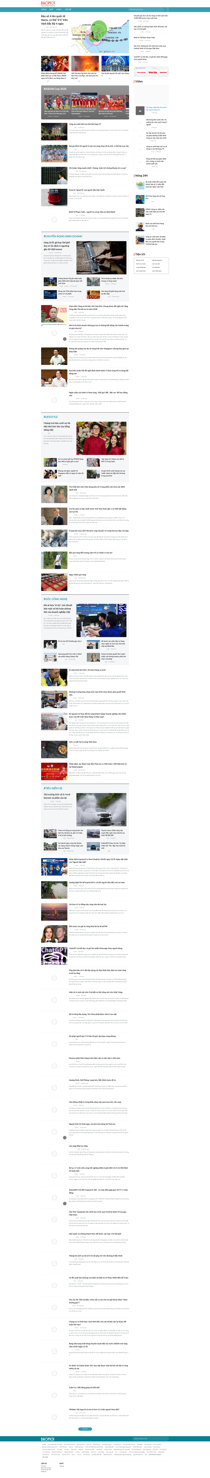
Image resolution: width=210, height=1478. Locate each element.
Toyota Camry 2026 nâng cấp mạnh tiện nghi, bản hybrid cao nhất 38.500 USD (113, 833)
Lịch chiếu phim (156, 271)
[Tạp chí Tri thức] (70, 193)
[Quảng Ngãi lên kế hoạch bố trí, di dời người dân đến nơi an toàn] (54, 890)
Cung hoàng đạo (141, 267)
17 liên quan (81, 673)
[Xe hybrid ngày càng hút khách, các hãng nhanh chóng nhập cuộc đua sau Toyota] (50, 846)
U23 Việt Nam (117, 1444)
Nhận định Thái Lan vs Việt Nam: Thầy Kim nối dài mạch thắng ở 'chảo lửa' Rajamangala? (84, 111)
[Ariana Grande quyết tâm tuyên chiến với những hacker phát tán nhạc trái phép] (93, 657)
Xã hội (44, 1444)
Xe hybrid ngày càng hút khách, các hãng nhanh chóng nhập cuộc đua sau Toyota (70, 845)
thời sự (71, 1447)
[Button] (167, 9)
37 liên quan (111, 661)
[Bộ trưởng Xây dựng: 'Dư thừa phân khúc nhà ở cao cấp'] (54, 1021)
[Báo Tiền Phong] (43, 81)
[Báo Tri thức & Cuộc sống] (60, 659)
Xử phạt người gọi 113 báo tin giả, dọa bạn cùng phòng (92, 1036)
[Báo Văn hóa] (71, 127)
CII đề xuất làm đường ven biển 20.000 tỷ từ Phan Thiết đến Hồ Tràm (98, 1278)
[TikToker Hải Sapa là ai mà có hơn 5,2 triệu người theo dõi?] (54, 1417)
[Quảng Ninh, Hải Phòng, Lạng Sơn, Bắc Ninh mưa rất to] (54, 1087)
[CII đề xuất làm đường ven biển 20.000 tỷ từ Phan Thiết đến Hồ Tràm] (54, 1285)
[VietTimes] (60, 838)
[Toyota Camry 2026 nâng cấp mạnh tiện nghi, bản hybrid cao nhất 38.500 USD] (93, 833)
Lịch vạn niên (156, 264)
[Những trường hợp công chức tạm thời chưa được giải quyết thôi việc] (54, 699)
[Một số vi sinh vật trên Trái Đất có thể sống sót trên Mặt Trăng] (54, 1000)
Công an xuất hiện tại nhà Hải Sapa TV (85, 124)
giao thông (101, 1452)
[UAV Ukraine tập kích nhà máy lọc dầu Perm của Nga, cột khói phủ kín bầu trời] (85, 63)
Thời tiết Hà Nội (55, 1454)
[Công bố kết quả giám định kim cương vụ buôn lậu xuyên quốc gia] (140, 162)
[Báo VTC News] (73, 81)
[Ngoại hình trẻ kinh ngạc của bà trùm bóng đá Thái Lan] (54, 1131)
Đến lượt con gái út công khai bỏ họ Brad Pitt (88, 926)
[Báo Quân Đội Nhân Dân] (71, 1349)
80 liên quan (83, 929)
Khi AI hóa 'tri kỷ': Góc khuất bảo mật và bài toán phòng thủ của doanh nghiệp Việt (58, 608)
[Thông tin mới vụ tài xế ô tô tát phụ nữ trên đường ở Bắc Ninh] (54, 1263)
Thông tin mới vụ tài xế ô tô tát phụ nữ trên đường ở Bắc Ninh (95, 1256)
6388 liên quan (84, 1083)
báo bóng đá (147, 1444)
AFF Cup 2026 (157, 1444)
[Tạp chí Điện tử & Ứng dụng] (103, 649)
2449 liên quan (82, 578)
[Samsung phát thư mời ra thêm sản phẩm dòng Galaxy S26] (50, 657)
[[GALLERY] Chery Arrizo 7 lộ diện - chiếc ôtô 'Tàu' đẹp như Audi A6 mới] (93, 846)
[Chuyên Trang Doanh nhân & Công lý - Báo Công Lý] (103, 838)
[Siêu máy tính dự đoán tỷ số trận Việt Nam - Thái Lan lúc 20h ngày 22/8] (57, 102)
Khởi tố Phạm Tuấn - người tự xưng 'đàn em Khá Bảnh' (92, 212)
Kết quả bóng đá (157, 260)
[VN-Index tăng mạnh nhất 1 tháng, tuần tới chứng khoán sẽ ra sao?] (54, 175)
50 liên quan (146, 21)
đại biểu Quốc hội (97, 1454)
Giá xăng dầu (156, 267)
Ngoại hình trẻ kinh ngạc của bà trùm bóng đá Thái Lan (92, 1124)
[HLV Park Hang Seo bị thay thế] (140, 199)
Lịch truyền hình (141, 271)
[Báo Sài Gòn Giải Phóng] (148, 113)
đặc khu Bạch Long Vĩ (129, 1444)
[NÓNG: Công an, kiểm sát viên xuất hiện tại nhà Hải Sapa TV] (140, 212)
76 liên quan (83, 493)
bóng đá (81, 1449)
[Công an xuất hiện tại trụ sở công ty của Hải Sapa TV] (140, 149)
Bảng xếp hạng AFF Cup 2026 (122, 1449)
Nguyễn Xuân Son (138, 1454)
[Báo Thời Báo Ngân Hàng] (104, 78)
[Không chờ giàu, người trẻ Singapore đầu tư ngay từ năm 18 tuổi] (50, 474)
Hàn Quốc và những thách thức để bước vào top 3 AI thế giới (95, 1234)
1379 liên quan (58, 252)
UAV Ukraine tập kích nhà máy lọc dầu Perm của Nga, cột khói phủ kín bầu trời (84, 76)
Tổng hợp (62, 1466)
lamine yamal (108, 1449)
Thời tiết (155, 1449)
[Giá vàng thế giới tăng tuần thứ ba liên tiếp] (93, 294)
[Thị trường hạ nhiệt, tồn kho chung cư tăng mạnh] (93, 281)
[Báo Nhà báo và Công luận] (46, 801)
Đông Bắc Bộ (96, 1444)
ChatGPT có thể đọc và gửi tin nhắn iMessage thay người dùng (95, 948)
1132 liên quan (53, 27)
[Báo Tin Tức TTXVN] (59, 296)
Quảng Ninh (161, 1452)
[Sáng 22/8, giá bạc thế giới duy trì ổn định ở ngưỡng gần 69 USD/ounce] (101, 257)
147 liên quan (83, 1327)
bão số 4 (93, 1452)
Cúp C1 (73, 1454)
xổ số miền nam (137, 1447)
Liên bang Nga (147, 1449)
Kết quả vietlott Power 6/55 (50, 1447)
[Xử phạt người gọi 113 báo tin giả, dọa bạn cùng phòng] (54, 1043)
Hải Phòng (139, 1444)
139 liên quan (81, 1017)
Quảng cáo (43, 1471)
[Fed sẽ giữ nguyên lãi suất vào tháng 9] (115, 63)
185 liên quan (112, 116)
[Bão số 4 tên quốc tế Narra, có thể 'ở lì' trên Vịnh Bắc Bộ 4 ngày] (100, 34)
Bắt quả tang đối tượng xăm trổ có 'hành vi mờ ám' (91, 553)
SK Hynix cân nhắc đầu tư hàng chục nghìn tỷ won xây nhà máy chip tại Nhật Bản (113, 643)
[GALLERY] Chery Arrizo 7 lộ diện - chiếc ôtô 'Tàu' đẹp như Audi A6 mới (113, 845)
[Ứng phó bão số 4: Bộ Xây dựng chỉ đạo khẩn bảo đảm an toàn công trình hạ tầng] (54, 978)
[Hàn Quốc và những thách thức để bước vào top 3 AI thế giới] (54, 1241)
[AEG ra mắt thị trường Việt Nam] (54, 749)
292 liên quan (70, 851)
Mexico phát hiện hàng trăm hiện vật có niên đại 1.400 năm (94, 1058)
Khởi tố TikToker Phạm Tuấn (144, 38)
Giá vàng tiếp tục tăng (78, 1146)
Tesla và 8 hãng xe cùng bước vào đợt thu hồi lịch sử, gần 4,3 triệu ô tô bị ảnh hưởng (70, 833)
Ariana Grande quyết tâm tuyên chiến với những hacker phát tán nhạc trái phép (113, 656)
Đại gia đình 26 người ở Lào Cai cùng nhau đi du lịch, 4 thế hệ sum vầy (99, 146)
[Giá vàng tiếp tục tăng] (54, 1153)
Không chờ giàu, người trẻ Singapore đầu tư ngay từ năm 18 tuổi (70, 473)
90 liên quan (155, 166)
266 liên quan (81, 770)
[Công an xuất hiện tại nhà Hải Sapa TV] (54, 131)
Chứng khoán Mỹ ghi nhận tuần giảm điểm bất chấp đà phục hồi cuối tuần (70, 281)
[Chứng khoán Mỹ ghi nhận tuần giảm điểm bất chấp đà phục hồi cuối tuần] (50, 281)
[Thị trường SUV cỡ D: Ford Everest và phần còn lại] (101, 809)
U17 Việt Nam (46, 1452)
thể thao (66, 1449)
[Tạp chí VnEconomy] (45, 615)
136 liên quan (83, 1127)
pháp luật (73, 1449)
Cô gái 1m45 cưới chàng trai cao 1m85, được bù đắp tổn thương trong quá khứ (113, 473)
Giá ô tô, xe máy (140, 264)
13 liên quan (71, 296)
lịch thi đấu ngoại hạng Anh (123, 1447)
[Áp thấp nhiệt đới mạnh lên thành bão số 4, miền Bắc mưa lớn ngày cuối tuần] (140, 185)
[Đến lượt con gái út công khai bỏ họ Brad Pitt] (54, 934)
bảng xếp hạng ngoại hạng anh (122, 1454)
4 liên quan (81, 1105)
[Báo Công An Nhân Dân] (72, 1149)
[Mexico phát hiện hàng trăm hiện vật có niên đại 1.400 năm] (54, 1065)
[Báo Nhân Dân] (46, 253)
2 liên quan (56, 116)
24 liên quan (81, 698)
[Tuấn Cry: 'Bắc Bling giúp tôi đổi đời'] (54, 1395)
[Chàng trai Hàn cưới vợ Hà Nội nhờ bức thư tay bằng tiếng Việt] (101, 438)
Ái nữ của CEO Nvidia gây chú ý (69, 641)
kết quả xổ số (80, 1444)
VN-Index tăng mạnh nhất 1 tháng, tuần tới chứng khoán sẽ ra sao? (97, 168)
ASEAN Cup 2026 (89, 1449)
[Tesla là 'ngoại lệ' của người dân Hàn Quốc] (54, 197)
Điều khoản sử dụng (46, 1468)
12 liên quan (86, 116)
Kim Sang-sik (109, 1452)
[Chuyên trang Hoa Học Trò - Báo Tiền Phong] (102, 662)
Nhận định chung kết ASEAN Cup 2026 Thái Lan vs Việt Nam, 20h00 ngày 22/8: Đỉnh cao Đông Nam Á (53, 76)
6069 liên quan (85, 1149)
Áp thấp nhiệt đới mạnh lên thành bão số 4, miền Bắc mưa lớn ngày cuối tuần (156, 184)
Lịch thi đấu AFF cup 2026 (55, 1444)
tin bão (77, 1452)
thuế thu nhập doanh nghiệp (137, 1452)
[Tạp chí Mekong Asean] (70, 1017)
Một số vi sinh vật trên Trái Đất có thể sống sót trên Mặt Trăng (95, 992)
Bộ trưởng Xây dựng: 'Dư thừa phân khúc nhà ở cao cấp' (93, 1014)
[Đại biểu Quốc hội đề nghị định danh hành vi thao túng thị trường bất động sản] (54, 378)
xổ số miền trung (151, 1452)
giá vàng (59, 1449)
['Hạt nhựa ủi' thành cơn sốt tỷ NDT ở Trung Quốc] (93, 462)
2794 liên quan (73, 286)
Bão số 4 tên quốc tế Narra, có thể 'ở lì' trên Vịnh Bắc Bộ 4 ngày (54, 20)
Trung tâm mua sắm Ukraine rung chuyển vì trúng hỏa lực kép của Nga (99, 531)
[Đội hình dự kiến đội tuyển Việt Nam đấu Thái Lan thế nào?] (111, 102)
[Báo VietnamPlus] (74, 116)
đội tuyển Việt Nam (69, 1444)
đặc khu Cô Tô (66, 1454)
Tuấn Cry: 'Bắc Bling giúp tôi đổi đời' (84, 1388)
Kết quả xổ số (140, 260)
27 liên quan (82, 215)
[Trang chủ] (48, 4)
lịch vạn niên (147, 1447)
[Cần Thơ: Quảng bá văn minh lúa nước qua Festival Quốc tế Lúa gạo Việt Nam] (54, 1219)
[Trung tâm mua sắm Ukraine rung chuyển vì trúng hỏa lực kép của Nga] (54, 538)
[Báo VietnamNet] (43, 27)
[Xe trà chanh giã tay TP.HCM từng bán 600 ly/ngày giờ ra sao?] (50, 462)
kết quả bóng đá (136, 1449)
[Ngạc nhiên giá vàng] (54, 582)
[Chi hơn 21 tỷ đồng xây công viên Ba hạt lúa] (54, 912)
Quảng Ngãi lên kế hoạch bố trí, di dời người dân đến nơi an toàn (97, 883)
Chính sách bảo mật (46, 1469)
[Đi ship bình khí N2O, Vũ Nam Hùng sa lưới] (54, 677)
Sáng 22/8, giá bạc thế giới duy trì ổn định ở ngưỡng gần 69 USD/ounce (57, 246)
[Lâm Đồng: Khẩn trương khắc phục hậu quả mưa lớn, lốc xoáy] (54, 1109)
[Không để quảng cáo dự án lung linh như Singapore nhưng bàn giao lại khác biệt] (54, 356)
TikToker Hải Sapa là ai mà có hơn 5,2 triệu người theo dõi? (94, 1410)
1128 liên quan (115, 296)
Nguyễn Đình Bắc (68, 1452)
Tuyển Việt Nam (79, 1447)
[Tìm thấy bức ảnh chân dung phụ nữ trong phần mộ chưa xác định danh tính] (54, 494)
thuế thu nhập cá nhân (48, 1449)
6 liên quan (81, 331)
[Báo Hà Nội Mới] (136, 40)
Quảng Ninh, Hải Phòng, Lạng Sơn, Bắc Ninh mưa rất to (92, 1080)
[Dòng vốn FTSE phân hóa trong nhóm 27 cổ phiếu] (50, 294)
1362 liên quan (83, 534)
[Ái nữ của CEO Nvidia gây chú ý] (50, 644)
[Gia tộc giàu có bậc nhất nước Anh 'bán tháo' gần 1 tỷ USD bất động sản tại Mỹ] (54, 516)
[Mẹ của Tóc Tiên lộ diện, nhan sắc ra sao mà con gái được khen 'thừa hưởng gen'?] (54, 1307)
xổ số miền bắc (109, 1447)
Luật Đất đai (45, 1454)
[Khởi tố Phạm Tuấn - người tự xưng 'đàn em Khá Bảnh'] (54, 219)
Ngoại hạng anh (108, 1454)
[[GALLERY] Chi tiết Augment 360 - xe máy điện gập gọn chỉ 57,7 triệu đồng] (54, 1197)
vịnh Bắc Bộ (86, 1454)
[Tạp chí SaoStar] (148, 201)
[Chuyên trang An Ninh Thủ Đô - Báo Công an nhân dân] (70, 698)
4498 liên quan (83, 171)
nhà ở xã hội (63, 1447)
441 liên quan (71, 659)
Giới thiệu (43, 1466)
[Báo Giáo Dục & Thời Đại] (45, 116)
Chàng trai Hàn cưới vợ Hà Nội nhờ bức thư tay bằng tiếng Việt (57, 426)
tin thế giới (163, 1449)
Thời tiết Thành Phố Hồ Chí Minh (94, 1447)
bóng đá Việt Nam (57, 1452)
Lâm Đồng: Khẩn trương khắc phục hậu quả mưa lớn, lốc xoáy (95, 1102)
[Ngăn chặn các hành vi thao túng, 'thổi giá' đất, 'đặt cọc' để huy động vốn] (54, 400)
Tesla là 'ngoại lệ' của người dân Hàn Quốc (87, 190)
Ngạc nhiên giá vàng (77, 575)
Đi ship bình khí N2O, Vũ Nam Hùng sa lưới (87, 670)
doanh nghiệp (85, 1452)
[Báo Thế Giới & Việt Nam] (70, 770)
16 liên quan (81, 127)
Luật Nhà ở (99, 1449)
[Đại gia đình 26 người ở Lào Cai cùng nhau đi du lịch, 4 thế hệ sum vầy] (54, 153)
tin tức (79, 1454)
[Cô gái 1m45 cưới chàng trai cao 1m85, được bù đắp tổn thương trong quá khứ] (93, 474)
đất (146, 1454)
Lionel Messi (157, 1447)
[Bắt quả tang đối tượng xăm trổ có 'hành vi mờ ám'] (54, 560)
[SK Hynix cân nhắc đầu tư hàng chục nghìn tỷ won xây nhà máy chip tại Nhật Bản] (93, 644)
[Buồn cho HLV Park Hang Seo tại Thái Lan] (140, 226)
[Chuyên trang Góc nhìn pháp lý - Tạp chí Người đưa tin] (70, 556)
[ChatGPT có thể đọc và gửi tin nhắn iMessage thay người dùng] (54, 956)
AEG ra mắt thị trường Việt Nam (83, 742)
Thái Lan (89, 1444)
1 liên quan (65, 464)
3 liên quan (83, 995)
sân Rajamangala (106, 1444)
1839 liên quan (80, 193)
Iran (116, 1452)
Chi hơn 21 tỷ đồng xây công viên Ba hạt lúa (87, 905)
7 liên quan (113, 283)
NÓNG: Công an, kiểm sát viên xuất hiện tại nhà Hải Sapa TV (155, 212)
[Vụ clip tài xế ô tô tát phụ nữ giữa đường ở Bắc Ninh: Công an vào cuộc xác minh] (140, 136)
